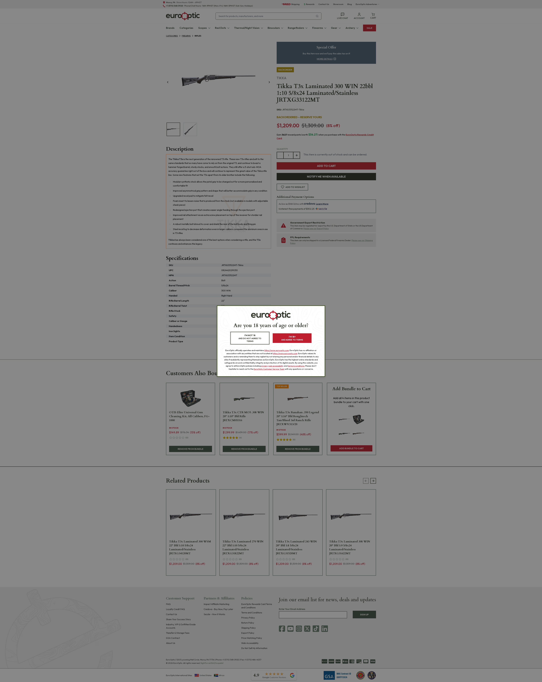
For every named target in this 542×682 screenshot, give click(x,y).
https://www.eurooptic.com (276, 350)
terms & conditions (296, 366)
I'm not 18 (250, 338)
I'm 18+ (292, 338)
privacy (264, 366)
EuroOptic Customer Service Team (269, 369)
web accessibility (275, 366)
